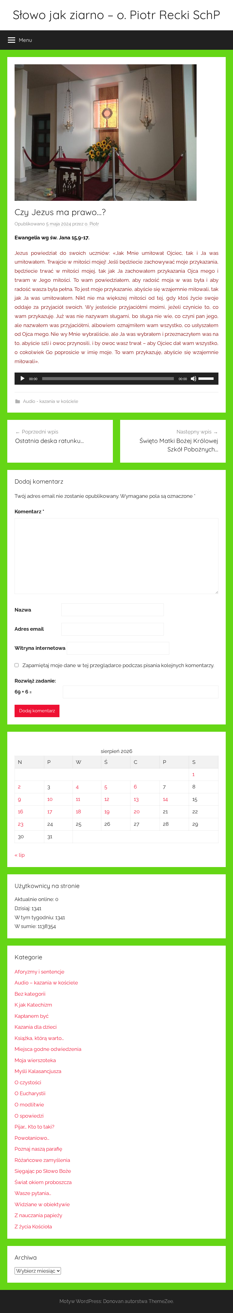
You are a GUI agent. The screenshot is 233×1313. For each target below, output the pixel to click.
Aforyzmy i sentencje (39, 972)
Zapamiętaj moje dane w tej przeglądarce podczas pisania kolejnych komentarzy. (118, 665)
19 (107, 811)
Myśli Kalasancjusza (38, 1071)
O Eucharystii (30, 1093)
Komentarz (29, 511)
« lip (20, 855)
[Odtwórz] (22, 379)
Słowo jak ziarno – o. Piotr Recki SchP (116, 14)
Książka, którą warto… (39, 1038)
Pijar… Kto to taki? (34, 1127)
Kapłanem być (32, 1016)
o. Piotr (92, 224)
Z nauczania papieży (38, 1215)
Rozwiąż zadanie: (35, 681)
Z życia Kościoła (33, 1227)
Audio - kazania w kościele (50, 401)
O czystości (28, 1082)
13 (136, 799)
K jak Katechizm (33, 1005)
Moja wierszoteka (35, 1060)
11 (78, 799)
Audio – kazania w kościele (46, 983)
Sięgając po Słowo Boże (43, 1171)
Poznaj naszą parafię (38, 1149)
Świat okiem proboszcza (43, 1182)
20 (137, 811)
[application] (116, 379)
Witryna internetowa (40, 648)
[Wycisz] (194, 379)
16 (20, 811)
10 (49, 799)
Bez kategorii (30, 994)
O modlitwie (29, 1105)
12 (106, 799)
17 (49, 811)
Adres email (29, 629)
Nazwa (23, 610)
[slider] (206, 378)
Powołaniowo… (32, 1138)
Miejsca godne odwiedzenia (48, 1049)
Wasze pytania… (33, 1193)
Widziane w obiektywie (42, 1204)
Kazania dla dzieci (36, 1027)
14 (165, 799)
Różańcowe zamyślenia (42, 1160)
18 (78, 811)
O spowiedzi (29, 1116)
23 (20, 824)
